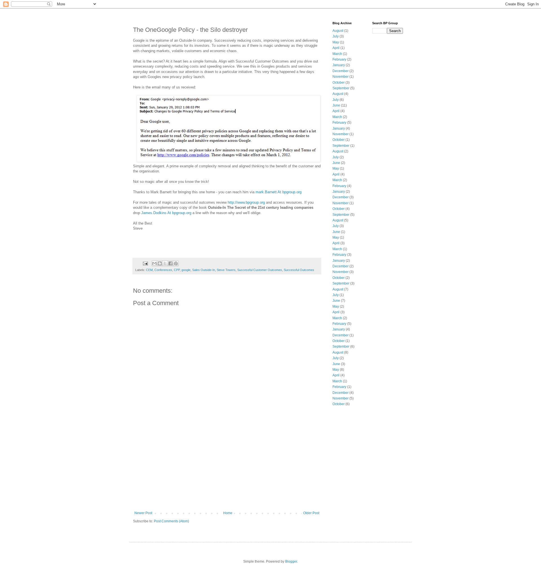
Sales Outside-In (203, 270)
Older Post (311, 513)
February (339, 59)
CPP (177, 270)
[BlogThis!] (160, 263)
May (335, 42)
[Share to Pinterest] (176, 263)
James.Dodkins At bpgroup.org (166, 213)
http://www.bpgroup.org (246, 202)
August (337, 31)
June (336, 105)
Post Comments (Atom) (171, 521)
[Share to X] (165, 263)
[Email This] (154, 263)
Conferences (163, 270)
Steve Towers (226, 270)
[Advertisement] (227, 469)
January (338, 65)
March (337, 54)
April (336, 48)
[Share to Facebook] (170, 263)
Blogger (291, 561)
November (340, 77)
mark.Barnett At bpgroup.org (278, 192)
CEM (149, 270)
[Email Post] (145, 263)
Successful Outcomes (299, 270)
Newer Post (143, 513)
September (340, 88)
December (340, 71)
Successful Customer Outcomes (259, 270)
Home (227, 513)
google (185, 270)
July (335, 36)
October (338, 83)
